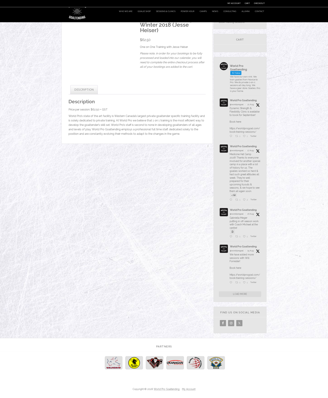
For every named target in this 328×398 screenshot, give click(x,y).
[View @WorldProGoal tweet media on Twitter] (232, 232)
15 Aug (250, 250)
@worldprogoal (236, 104)
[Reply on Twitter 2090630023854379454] (232, 136)
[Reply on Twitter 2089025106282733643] (232, 236)
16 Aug (250, 214)
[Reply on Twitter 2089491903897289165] (232, 200)
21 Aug (250, 104)
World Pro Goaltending (77, 11)
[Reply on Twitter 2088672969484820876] (232, 282)
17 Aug (250, 150)
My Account (188, 389)
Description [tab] (84, 89)
